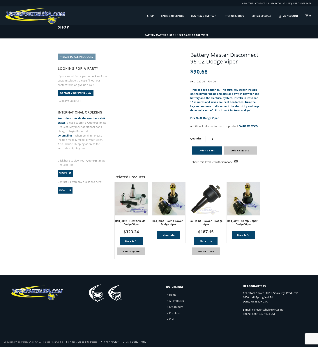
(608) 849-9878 (261, 314)
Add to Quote (240, 150)
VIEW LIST (65, 173)
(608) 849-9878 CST (69, 100)
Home (172, 294)
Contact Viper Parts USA (75, 93)
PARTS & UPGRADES (172, 15)
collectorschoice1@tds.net (268, 309)
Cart (171, 319)
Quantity (196, 138)
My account (290, 15)
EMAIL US (65, 190)
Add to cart (207, 150)
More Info (131, 241)
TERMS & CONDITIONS (133, 341)
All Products (176, 300)
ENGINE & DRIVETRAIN (203, 15)
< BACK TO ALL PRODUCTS (76, 57)
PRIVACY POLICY (109, 341)
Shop (150, 15)
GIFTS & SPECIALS (261, 15)
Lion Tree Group (75, 341)
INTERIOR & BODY (234, 15)
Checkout (175, 313)
